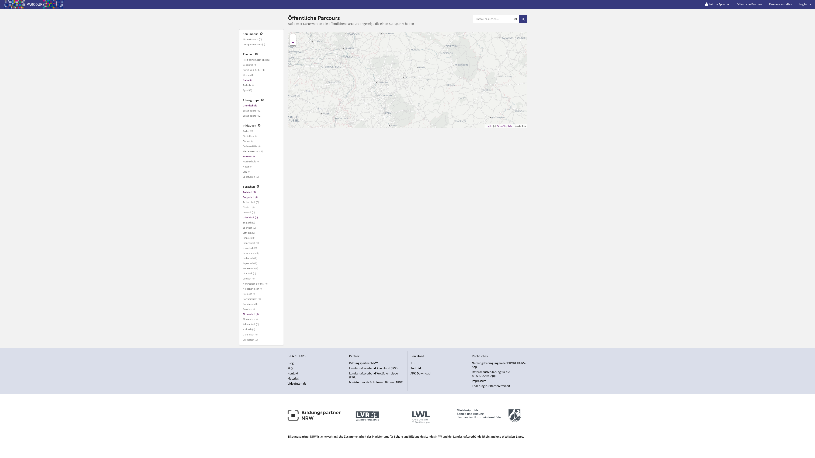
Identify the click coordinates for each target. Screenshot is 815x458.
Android (415, 368)
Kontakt (293, 373)
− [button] (293, 42)
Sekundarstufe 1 (251, 110)
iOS (412, 363)
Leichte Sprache (719, 4)
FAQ (290, 368)
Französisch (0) (251, 242)
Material (293, 378)
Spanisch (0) (249, 227)
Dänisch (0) (249, 207)
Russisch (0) (249, 309)
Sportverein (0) (251, 176)
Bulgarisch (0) (250, 197)
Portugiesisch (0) (252, 298)
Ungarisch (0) (250, 248)
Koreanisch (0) (250, 268)
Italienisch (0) (250, 258)
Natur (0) (247, 80)
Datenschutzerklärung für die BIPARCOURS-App (491, 374)
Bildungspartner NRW (363, 363)
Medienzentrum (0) (253, 151)
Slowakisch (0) (251, 314)
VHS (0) (246, 171)
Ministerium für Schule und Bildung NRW (376, 382)
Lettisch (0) (249, 278)
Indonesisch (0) (251, 253)
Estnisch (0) (249, 232)
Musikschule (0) (251, 161)
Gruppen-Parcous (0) (254, 44)
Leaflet (489, 126)
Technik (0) (248, 85)
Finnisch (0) (249, 237)
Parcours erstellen (780, 4)
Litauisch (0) (249, 273)
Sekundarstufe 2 (251, 115)
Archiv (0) (248, 131)
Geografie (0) (250, 64)
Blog (291, 363)
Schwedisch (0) (251, 324)
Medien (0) (248, 75)
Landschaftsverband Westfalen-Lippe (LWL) (373, 375)
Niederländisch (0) (253, 288)
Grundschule (250, 105)
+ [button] (293, 37)
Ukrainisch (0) (250, 334)
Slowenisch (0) (251, 319)
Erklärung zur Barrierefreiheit (491, 386)
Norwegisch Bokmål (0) (255, 283)
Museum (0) (249, 156)
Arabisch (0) (249, 192)
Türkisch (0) (249, 329)
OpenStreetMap (505, 126)
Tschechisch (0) (251, 202)
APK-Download (420, 373)
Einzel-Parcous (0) (252, 39)
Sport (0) (247, 90)
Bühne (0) (248, 141)
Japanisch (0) (250, 263)
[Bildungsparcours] (34, 4)
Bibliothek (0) (250, 136)
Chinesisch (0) (250, 339)
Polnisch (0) (249, 293)
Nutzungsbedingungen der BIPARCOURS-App (499, 365)
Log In (803, 4)
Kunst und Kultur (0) (254, 69)
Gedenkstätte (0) (252, 146)
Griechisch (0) (250, 217)
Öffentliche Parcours (749, 4)
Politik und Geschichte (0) (256, 59)
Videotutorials (297, 383)
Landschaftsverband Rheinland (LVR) (373, 368)
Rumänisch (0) (250, 304)
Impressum (479, 381)
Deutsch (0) (249, 212)
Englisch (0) (249, 222)
